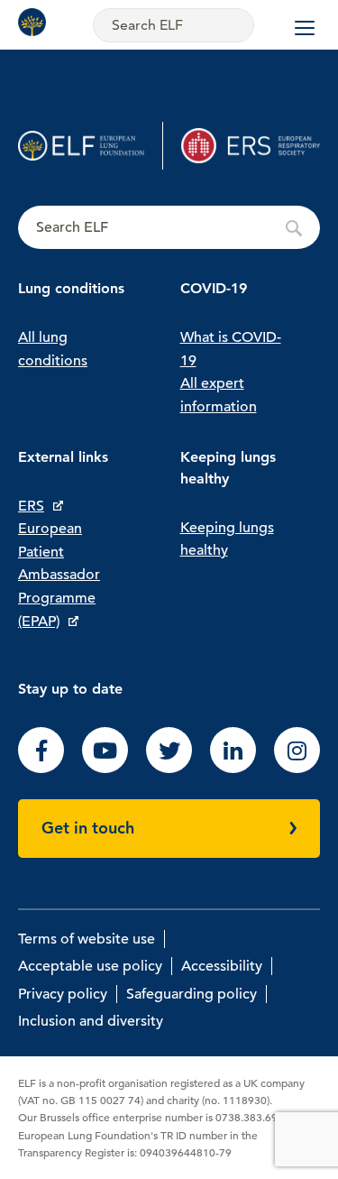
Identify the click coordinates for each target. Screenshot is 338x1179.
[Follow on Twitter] (169, 769)
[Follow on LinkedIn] (233, 769)
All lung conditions (52, 349)
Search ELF (169, 228)
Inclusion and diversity (90, 1021)
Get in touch (87, 827)
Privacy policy (62, 994)
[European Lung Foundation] (36, 22)
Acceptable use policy (90, 966)
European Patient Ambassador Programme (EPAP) (59, 575)
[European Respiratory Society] (250, 146)
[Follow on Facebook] (41, 769)
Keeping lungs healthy (227, 539)
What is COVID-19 (230, 349)
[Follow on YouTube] (105, 769)
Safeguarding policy (191, 994)
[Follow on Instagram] (297, 769)
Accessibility (221, 966)
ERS (31, 506)
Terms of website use (86, 939)
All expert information (218, 395)
